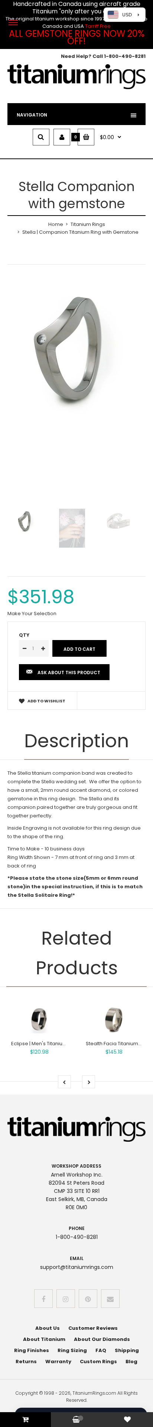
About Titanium (44, 1339)
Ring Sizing (72, 1350)
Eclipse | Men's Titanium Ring (45, 1043)
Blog (131, 1361)
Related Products (77, 953)
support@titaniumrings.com (76, 1267)
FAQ (100, 1350)
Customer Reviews (93, 1328)
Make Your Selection (31, 613)
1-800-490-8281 (125, 56)
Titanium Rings (88, 224)
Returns (26, 1361)
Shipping (127, 1350)
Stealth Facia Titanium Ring (118, 1043)
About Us (47, 1328)
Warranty (58, 1361)
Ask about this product (69, 672)
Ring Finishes (31, 1350)
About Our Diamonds (102, 1339)
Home (55, 224)
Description (76, 741)
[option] (76, 352)
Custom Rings (98, 1361)
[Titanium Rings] (76, 87)
